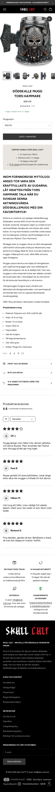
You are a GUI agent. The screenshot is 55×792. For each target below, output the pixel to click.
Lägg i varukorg (27, 137)
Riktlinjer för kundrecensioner (16, 736)
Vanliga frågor (9, 687)
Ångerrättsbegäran (11, 697)
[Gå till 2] (16, 76)
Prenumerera (14, 762)
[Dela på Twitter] (14, 353)
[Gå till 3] (26, 76)
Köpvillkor (7, 721)
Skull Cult (27, 86)
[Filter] (6, 419)
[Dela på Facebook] (10, 353)
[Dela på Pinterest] (18, 353)
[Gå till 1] (7, 76)
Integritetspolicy (10, 726)
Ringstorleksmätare (12, 702)
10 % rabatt (14, 164)
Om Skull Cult (9, 716)
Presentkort (8, 692)
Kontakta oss (9, 682)
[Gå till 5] (44, 76)
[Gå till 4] (35, 76)
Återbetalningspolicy (12, 731)
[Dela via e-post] (22, 353)
